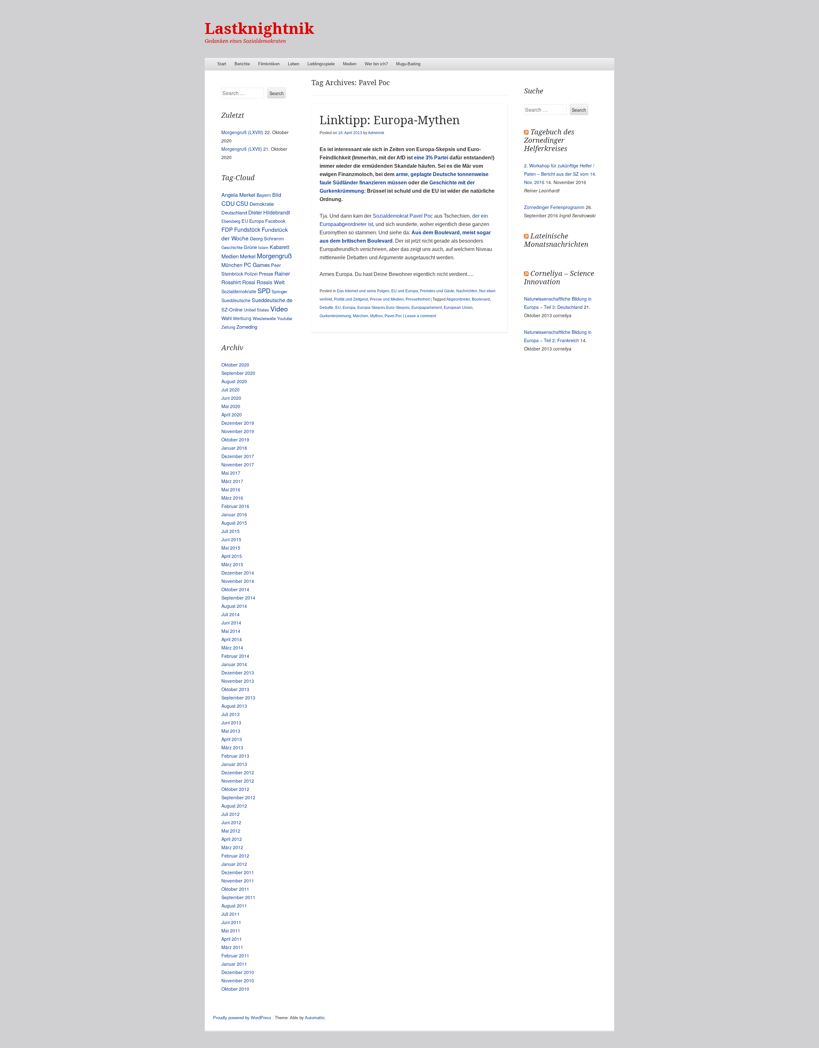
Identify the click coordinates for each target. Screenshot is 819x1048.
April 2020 (231, 414)
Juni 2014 (231, 622)
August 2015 (234, 523)
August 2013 (234, 706)
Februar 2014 (235, 656)
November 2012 (237, 781)
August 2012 (234, 805)
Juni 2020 (231, 398)
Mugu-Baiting (408, 63)
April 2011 (231, 939)
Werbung (242, 318)
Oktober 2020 (235, 364)
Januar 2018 (234, 448)
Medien (349, 63)
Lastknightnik (259, 29)
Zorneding (246, 326)
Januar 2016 (234, 514)
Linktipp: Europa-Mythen (390, 120)
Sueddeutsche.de (272, 300)
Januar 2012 (234, 864)
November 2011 (237, 880)
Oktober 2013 (235, 689)
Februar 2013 (235, 756)
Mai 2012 (230, 830)
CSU (242, 203)
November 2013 (237, 681)
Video (279, 308)
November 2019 (237, 431)
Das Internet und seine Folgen (363, 291)
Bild (276, 194)
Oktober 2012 (235, 789)
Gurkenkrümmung (335, 316)
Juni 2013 (231, 722)
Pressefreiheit (418, 299)
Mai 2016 (230, 489)
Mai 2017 (230, 473)
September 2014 (238, 597)
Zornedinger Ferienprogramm (554, 207)
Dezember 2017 (237, 456)
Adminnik (376, 133)
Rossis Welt (271, 282)
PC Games (257, 265)
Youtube (284, 318)
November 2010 (237, 980)
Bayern (264, 195)
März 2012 (232, 847)
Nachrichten (466, 291)
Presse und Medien (387, 299)
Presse (266, 273)
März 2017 (232, 481)
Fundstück (247, 229)
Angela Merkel (238, 194)
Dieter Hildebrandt (269, 212)
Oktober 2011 (235, 889)
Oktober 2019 (235, 439)
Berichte (242, 63)
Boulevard (481, 299)
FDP (227, 229)
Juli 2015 (230, 531)
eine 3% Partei (431, 157)
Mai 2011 (230, 930)
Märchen (360, 316)
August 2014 (234, 606)
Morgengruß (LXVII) (241, 149)
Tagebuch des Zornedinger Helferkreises (549, 140)
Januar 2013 (234, 764)
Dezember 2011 (237, 872)
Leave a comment (420, 316)
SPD (264, 290)
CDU (228, 203)
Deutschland (234, 212)
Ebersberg (230, 221)
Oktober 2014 (235, 589)
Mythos (376, 316)
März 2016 (232, 498)
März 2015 (232, 564)
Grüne (250, 247)
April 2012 (231, 839)
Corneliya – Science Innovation (559, 278)
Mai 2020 (230, 406)
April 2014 (231, 639)
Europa (349, 307)
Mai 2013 (230, 731)
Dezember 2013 (237, 672)
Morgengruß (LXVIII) (242, 132)
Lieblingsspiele (321, 63)
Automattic (315, 1017)
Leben (293, 63)
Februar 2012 (235, 855)
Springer (279, 291)
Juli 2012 (230, 814)
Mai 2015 (230, 547)
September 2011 (238, 897)
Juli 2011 (230, 914)
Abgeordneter (458, 299)
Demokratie (262, 203)
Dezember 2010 (237, 972)
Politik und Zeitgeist (351, 299)
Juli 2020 (230, 389)
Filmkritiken (269, 63)
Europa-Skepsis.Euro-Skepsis (383, 307)
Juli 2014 (230, 614)
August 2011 (234, 905)
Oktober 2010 (235, 989)
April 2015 (231, 556)
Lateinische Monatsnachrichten (556, 240)
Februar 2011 (235, 955)
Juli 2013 (230, 714)
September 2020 (238, 373)
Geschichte (232, 247)
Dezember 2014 (237, 572)
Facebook (275, 221)
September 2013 (238, 697)
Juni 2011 (231, 922)
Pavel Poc (421, 216)
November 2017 (237, 464)
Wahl (226, 318)
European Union (458, 307)
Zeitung (228, 327)
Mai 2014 (230, 631)
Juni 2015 (231, 539)
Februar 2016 (235, 506)
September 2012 (238, 797)
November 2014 (237, 581)
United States (256, 310)
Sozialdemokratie (238, 291)
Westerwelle (264, 318)
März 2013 (232, 747)
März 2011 (232, 947)
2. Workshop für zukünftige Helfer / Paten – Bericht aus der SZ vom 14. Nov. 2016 (560, 173)
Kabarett (280, 247)
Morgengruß (274, 255)
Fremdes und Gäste (437, 291)
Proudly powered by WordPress (242, 1017)
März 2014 (232, 647)
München (232, 265)
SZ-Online (232, 309)
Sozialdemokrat (390, 216)
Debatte (326, 307)
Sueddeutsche (235, 300)
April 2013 (231, 739)
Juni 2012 (231, 822)
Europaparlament (426, 307)
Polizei (251, 273)
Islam (263, 247)
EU (338, 307)
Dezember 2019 (237, 423)
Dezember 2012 (237, 772)
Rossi (248, 282)
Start (221, 63)
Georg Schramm (267, 238)
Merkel (248, 256)
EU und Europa (404, 291)
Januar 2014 (234, 664)
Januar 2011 (234, 964)
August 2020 (234, 381)
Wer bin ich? (376, 63)
